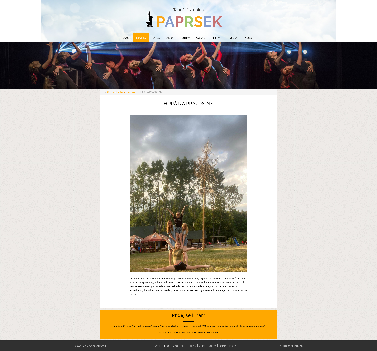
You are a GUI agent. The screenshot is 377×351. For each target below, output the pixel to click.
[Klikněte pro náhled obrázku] (188, 193)
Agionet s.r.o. (297, 345)
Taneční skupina (188, 9)
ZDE (183, 332)
